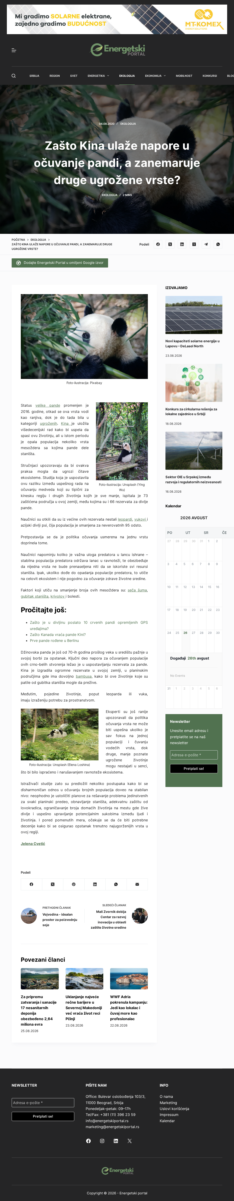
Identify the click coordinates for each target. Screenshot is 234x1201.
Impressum (169, 1114)
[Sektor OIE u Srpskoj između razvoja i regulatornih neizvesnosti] (193, 451)
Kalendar (167, 1120)
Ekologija (127, 75)
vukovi (140, 519)
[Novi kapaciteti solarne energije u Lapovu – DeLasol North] (193, 315)
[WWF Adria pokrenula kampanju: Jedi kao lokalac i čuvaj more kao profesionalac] (129, 978)
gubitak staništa (34, 596)
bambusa (84, 676)
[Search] (14, 76)
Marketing (168, 1102)
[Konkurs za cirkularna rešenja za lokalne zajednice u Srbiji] (193, 383)
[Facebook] (158, 244)
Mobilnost (184, 75)
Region (55, 75)
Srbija (34, 75)
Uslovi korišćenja (174, 1108)
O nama (166, 1096)
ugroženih (48, 423)
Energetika (96, 75)
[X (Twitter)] (170, 244)
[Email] (137, 884)
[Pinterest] (73, 884)
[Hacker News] (194, 244)
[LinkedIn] (182, 244)
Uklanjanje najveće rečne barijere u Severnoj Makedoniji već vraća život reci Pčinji (84, 1007)
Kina (66, 423)
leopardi (125, 519)
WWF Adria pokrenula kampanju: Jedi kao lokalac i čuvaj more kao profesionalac (129, 1007)
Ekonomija (153, 75)
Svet (73, 75)
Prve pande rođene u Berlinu (54, 640)
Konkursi (210, 75)
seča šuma (137, 590)
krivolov (58, 596)
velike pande (47, 405)
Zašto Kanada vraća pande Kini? (58, 634)
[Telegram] (206, 244)
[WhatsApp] (218, 244)
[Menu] (14, 50)
